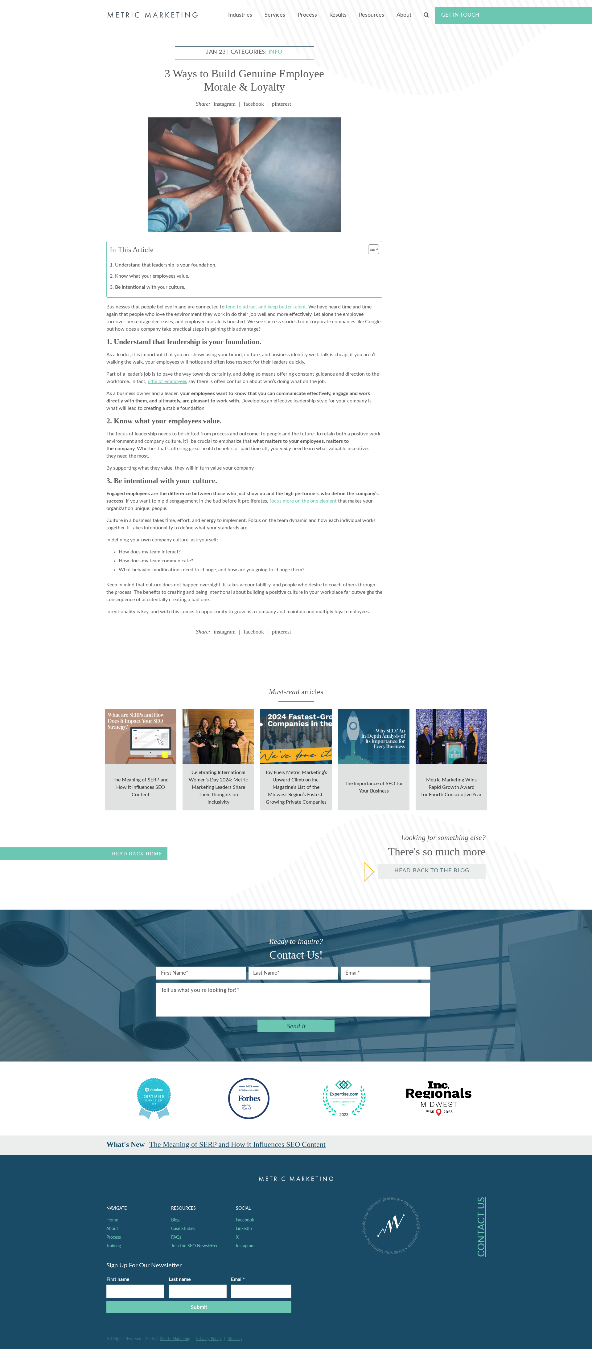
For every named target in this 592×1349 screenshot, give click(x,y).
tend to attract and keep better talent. (266, 306)
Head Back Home (137, 853)
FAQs (176, 1237)
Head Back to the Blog (431, 871)
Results (338, 15)
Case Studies (183, 1229)
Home (112, 1220)
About (404, 15)
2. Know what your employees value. (149, 276)
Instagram (245, 1246)
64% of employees (167, 381)
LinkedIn (244, 1229)
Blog (175, 1220)
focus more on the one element (303, 501)
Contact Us (481, 1227)
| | (243, 104)
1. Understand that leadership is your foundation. (163, 265)
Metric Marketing (175, 1338)
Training (113, 1246)
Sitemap (235, 1338)
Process (307, 15)
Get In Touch (460, 15)
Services (275, 15)
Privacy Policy (209, 1338)
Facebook (245, 1220)
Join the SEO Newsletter (194, 1246)
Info (275, 52)
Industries (240, 15)
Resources (371, 15)
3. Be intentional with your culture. (147, 287)
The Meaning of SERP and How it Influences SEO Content (237, 1144)
